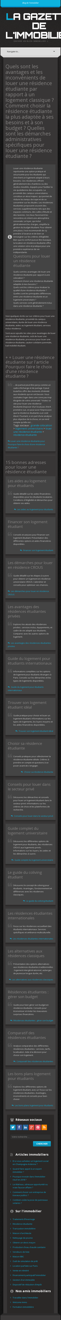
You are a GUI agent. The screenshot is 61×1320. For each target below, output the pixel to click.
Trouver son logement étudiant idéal (35, 731)
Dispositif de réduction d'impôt (27, 1284)
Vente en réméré (21, 1270)
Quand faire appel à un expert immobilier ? (27, 1170)
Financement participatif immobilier (29, 1275)
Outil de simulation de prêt (25, 1261)
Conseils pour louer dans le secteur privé (33, 816)
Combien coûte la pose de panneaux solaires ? (30, 1201)
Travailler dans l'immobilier (25, 1297)
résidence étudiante (25, 435)
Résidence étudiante (22, 1223)
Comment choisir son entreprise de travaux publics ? (29, 1194)
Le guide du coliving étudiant (39, 900)
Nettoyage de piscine (23, 1237)
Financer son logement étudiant (38, 550)
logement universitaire (29, 428)
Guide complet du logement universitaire (33, 860)
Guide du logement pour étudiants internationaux (26, 689)
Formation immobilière (23, 1307)
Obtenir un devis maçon (24, 1242)
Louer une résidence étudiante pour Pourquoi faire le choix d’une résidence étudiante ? (26, 444)
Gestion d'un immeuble (24, 1279)
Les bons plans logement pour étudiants (33, 1105)
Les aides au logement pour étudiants (35, 509)
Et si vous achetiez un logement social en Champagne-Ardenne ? (30, 1163)
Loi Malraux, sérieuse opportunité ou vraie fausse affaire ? (30, 1186)
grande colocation (41, 425)
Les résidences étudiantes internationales (33, 938)
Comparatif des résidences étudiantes (34, 1061)
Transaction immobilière (24, 1228)
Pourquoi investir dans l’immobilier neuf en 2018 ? (29, 1178)
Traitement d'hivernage (24, 1219)
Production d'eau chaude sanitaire (29, 1247)
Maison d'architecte (22, 1233)
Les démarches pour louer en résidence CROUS (28, 593)
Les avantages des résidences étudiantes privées (29, 645)
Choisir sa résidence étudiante (38, 772)
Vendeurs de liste (21, 1251)
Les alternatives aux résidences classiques (32, 979)
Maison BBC (18, 1256)
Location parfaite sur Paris (25, 1265)
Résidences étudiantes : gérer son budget (33, 1020)
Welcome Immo (20, 1302)
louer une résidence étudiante (32, 430)
